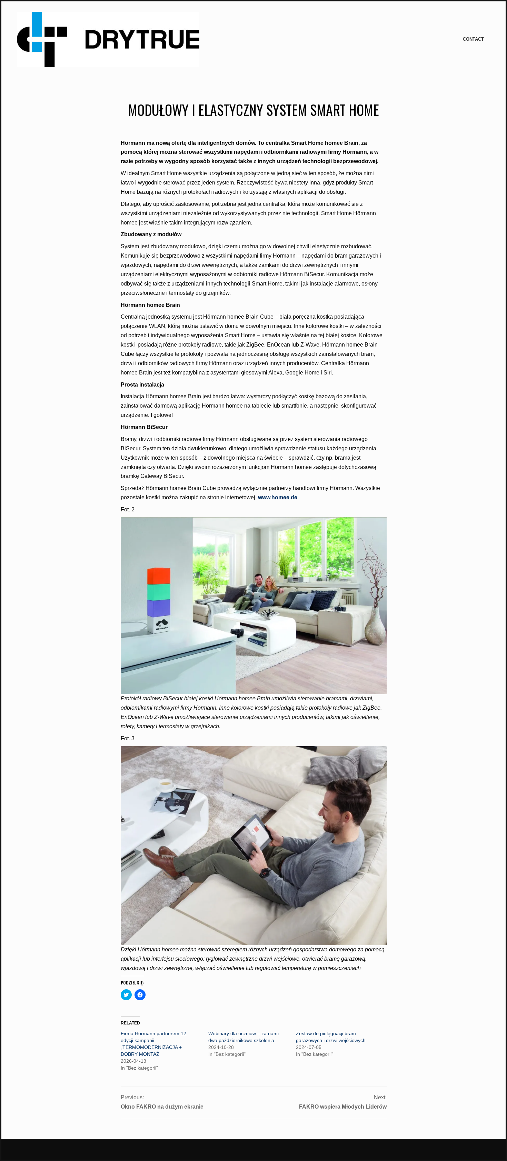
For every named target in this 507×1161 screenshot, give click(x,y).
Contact (473, 39)
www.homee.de (277, 497)
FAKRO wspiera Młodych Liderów (343, 1107)
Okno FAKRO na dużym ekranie (162, 1107)
